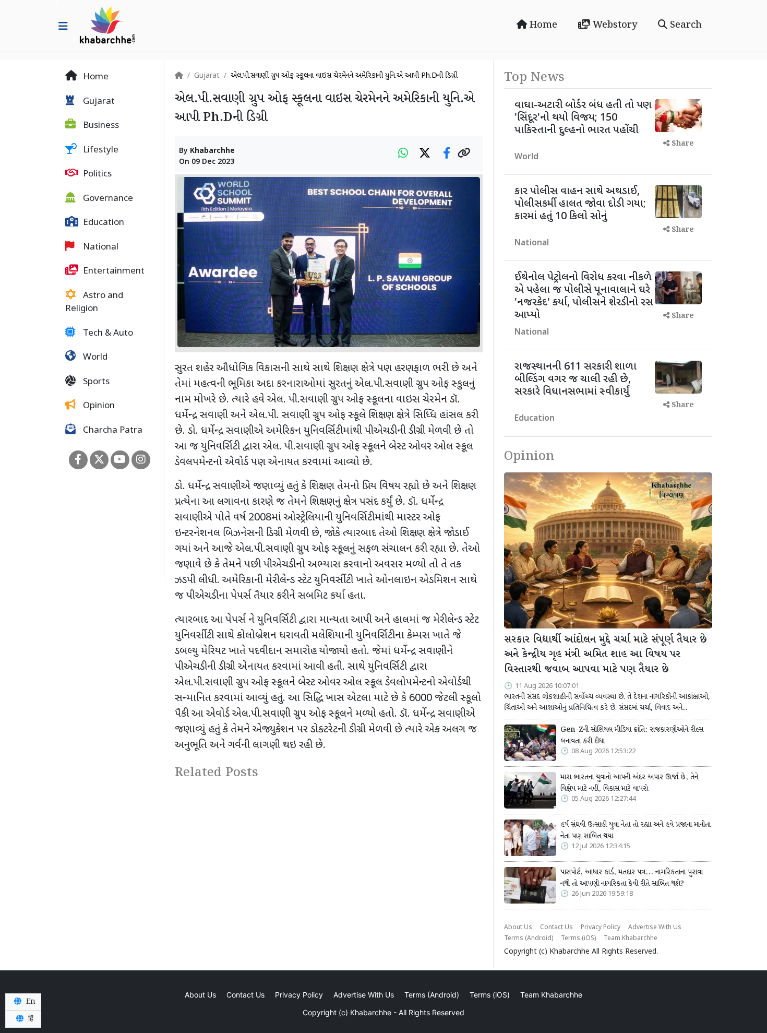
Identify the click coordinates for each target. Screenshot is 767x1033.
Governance (107, 199)
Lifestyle (99, 150)
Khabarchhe (212, 151)
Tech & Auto (107, 333)
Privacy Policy (600, 927)
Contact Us (556, 927)
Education (102, 223)
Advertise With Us (654, 927)
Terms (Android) (528, 938)
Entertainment (113, 271)
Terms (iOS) (578, 938)
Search (684, 25)
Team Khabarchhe (630, 938)
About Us (518, 927)
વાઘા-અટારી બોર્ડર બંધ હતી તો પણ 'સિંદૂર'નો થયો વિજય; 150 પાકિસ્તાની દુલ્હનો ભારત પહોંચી (583, 118)
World (94, 357)
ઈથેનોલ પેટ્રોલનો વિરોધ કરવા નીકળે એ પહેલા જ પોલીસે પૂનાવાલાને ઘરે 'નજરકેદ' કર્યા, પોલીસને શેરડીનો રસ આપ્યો (583, 296)
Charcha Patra (111, 430)
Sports (95, 382)
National (99, 247)
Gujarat (98, 102)
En (29, 1001)
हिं (29, 1019)
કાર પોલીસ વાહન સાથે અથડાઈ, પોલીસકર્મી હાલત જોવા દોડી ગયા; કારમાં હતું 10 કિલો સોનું (580, 204)
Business (100, 126)
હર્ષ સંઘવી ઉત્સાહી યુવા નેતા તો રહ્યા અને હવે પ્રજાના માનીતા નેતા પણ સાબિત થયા (635, 830)
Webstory (613, 25)
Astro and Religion (94, 302)
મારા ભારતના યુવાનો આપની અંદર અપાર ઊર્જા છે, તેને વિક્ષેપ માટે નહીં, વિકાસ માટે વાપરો (629, 783)
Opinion (98, 406)
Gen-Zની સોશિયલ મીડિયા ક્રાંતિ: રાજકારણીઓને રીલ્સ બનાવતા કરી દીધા (631, 735)
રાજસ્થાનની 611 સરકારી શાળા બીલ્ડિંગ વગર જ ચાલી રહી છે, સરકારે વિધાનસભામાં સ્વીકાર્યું (575, 379)
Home (542, 25)
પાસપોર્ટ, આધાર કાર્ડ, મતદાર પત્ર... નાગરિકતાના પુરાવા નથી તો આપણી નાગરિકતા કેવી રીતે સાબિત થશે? (631, 878)
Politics (96, 174)
